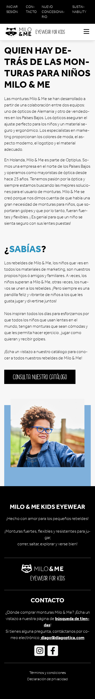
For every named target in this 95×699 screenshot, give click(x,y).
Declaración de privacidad (47, 679)
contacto (31, 9)
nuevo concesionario (53, 12)
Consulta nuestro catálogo (40, 377)
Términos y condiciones (47, 672)
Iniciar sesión (12, 9)
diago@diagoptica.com (62, 637)
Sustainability (79, 9)
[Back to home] (20, 32)
